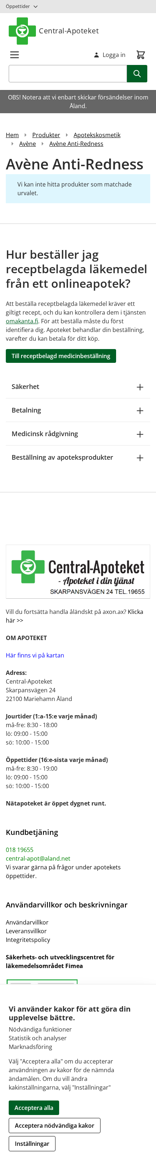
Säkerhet (25, 386)
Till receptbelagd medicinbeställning (61, 356)
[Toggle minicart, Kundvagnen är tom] (140, 54)
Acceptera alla (34, 1108)
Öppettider (18, 6)
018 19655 (19, 850)
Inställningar (32, 1144)
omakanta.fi (22, 321)
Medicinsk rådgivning (45, 433)
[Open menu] (14, 55)
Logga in (114, 55)
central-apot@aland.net (38, 858)
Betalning (26, 410)
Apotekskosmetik (97, 135)
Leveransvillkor (26, 931)
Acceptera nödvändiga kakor (54, 1126)
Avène (27, 144)
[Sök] (137, 73)
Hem (12, 135)
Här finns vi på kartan (35, 655)
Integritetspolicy (28, 940)
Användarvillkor (27, 922)
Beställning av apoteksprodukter (62, 457)
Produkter (46, 135)
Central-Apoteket (69, 31)
